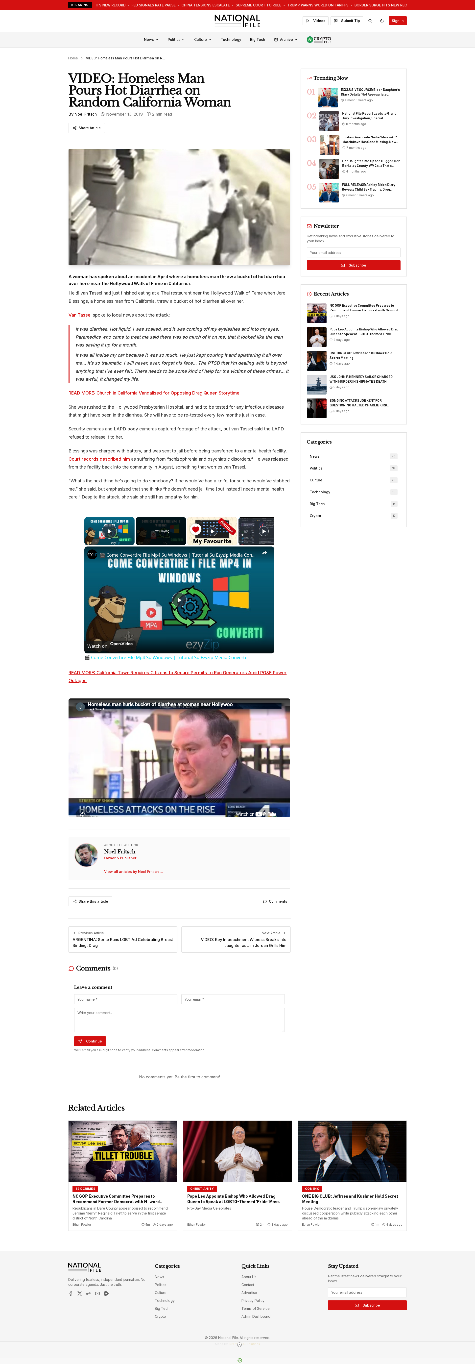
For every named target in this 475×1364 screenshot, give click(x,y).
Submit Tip (350, 21)
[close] (239, 1344)
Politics (174, 39)
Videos (319, 21)
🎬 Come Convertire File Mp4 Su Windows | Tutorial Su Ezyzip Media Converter (179, 555)
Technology (231, 39)
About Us (248, 1277)
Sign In (398, 21)
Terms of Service (255, 1308)
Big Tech (257, 39)
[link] (92, 554)
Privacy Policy (252, 1300)
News (149, 39)
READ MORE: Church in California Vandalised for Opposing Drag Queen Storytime (154, 393)
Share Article (90, 128)
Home (73, 58)
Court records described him (99, 459)
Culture (200, 39)
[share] (264, 552)
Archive (286, 39)
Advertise (249, 1292)
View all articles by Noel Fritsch (133, 871)
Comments (278, 901)
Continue (94, 1041)
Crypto (160, 1316)
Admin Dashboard (255, 1316)
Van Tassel (80, 315)
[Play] (212, 531)
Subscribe (357, 265)
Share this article (93, 901)
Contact (247, 1285)
